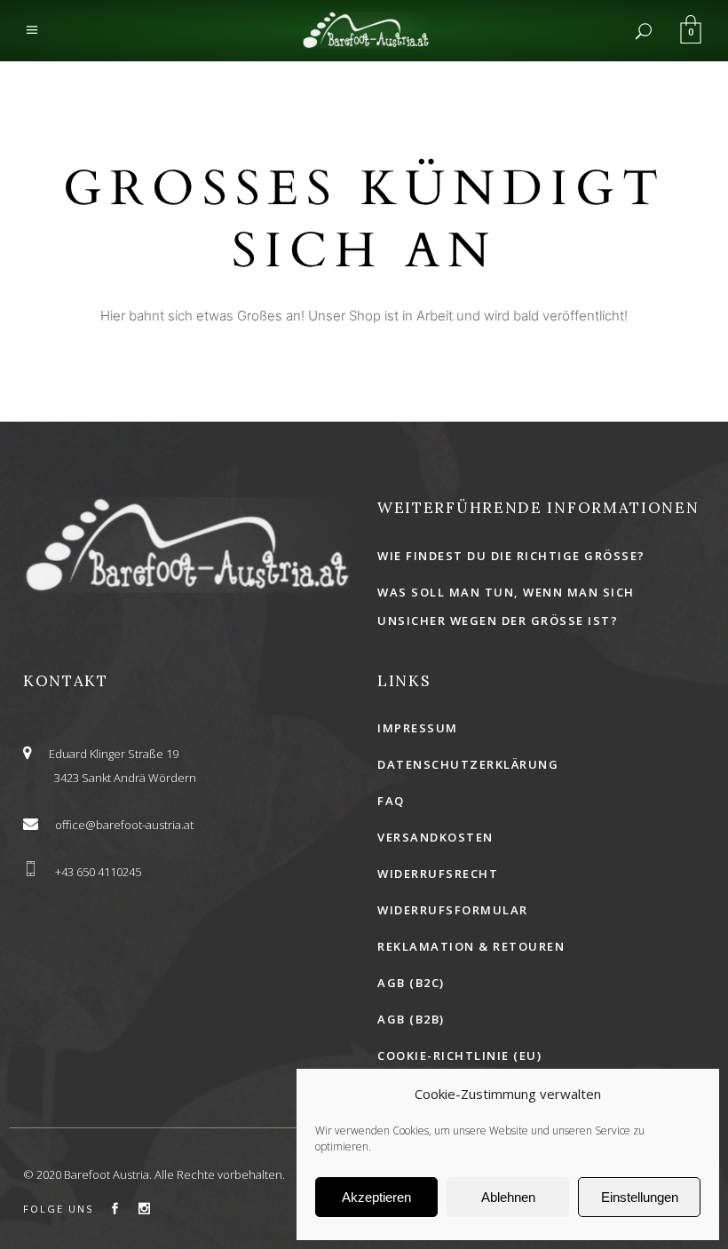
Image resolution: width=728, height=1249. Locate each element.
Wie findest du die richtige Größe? (511, 556)
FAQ (391, 801)
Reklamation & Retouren (471, 946)
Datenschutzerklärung (467, 764)
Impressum (417, 728)
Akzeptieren (376, 1197)
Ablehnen (508, 1197)
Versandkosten (435, 837)
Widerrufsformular (452, 910)
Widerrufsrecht (437, 873)
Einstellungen (639, 1197)
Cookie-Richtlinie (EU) (459, 1055)
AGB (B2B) (411, 1019)
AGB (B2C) (411, 983)
